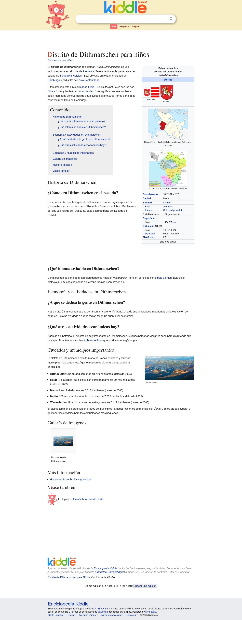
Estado (148, 210)
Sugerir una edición (145, 585)
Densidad (150, 233)
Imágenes (124, 26)
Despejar (164, 19)
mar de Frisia (86, 87)
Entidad (147, 202)
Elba (50, 91)
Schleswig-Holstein (173, 210)
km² (174, 222)
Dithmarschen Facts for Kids (86, 499)
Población (148, 226)
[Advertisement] (121, 39)
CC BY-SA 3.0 (101, 608)
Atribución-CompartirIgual (110, 572)
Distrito (168, 79)
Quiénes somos (87, 615)
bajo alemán (164, 277)
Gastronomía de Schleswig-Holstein (71, 479)
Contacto (131, 615)
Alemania (168, 206)
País (147, 206)
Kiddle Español (55, 615)
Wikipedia (103, 611)
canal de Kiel (85, 91)
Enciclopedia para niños (60, 60)
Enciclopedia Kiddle (105, 568)
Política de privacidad (111, 615)
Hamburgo (54, 80)
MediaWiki (150, 611)
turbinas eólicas (93, 340)
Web (114, 26)
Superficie (149, 218)
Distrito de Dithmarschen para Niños (69, 577)
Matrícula (148, 237)
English (135, 26)
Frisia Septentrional (88, 80)
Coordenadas (150, 194)
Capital (147, 198)
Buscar (171, 19)
